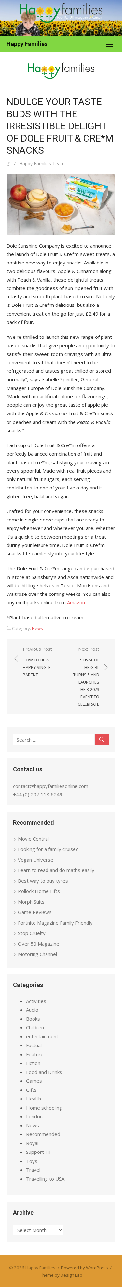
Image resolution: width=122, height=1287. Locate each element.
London (34, 1116)
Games (34, 1081)
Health (33, 1098)
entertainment (42, 1036)
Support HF (39, 1152)
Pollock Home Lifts (39, 891)
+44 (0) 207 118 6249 (37, 794)
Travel (33, 1169)
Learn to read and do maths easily (56, 870)
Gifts (31, 1090)
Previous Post (37, 662)
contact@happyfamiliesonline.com (50, 786)
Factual (34, 1045)
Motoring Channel (37, 954)
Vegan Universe (35, 859)
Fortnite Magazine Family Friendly (55, 922)
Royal (32, 1143)
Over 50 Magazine (38, 943)
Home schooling (44, 1107)
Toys (31, 1161)
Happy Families (27, 43)
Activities (36, 1001)
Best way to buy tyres (43, 880)
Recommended (43, 1134)
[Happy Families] (61, 18)
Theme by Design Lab (61, 1275)
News (37, 628)
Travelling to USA (45, 1178)
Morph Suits (31, 901)
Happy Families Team (42, 163)
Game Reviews (35, 912)
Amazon (75, 602)
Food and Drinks (44, 1072)
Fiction (33, 1063)
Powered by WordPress (84, 1268)
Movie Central (33, 838)
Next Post (86, 676)
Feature (35, 1054)
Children (35, 1027)
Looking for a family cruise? (48, 849)
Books (33, 1018)
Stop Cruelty (32, 933)
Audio (32, 1009)
